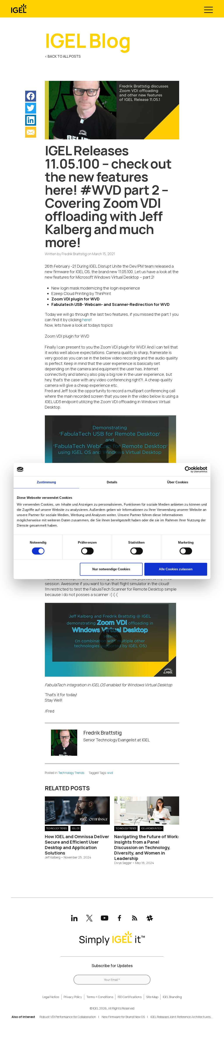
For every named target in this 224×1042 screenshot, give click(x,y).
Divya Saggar (123, 863)
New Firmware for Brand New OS (123, 1017)
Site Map (152, 997)
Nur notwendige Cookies (111, 569)
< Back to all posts (63, 56)
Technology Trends (71, 773)
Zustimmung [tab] (46, 482)
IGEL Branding (172, 997)
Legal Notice (50, 997)
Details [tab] (112, 482)
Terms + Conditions (99, 997)
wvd (110, 773)
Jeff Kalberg (52, 857)
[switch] (87, 551)
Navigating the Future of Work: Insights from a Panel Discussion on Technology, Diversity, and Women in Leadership (146, 847)
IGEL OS (75, 828)
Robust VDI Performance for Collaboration (68, 1017)
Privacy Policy (73, 997)
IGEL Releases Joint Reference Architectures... (181, 1017)
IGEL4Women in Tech (151, 828)
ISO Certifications (130, 997)
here (86, 319)
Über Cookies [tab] (177, 482)
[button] (30, 96)
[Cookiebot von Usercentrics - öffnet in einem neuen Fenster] (188, 469)
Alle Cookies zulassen (175, 569)
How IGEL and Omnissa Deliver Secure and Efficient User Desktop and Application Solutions (77, 845)
